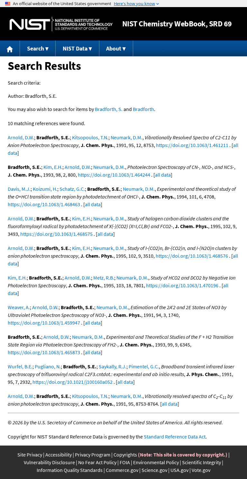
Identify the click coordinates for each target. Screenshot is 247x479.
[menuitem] (10, 48)
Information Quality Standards (70, 470)
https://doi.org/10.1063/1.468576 (192, 256)
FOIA (125, 462)
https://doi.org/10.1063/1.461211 (192, 145)
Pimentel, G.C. (144, 366)
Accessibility (58, 454)
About (113, 48)
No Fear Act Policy (97, 462)
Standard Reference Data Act (175, 436)
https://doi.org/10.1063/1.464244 (114, 174)
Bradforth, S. (109, 109)
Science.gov (154, 470)
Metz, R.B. (103, 277)
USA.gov (179, 470)
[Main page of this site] (10, 48)
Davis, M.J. (19, 189)
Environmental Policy (156, 462)
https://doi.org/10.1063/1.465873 (44, 352)
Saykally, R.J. (112, 366)
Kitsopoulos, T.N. (90, 137)
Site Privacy (29, 454)
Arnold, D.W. (21, 137)
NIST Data (75, 48)
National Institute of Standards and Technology (61, 24)
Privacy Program (92, 454)
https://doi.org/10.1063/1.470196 (182, 285)
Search (35, 48)
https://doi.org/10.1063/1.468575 (56, 234)
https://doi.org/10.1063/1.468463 (44, 204)
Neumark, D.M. (126, 137)
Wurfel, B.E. (20, 366)
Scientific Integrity (201, 462)
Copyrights (125, 454)
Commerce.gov (122, 470)
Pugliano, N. (48, 366)
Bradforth (143, 109)
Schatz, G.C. (72, 189)
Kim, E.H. (52, 167)
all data (163, 174)
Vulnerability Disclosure (49, 462)
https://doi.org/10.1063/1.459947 (44, 322)
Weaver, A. (19, 307)
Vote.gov (201, 470)
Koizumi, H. (45, 189)
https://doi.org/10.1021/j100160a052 (72, 382)
